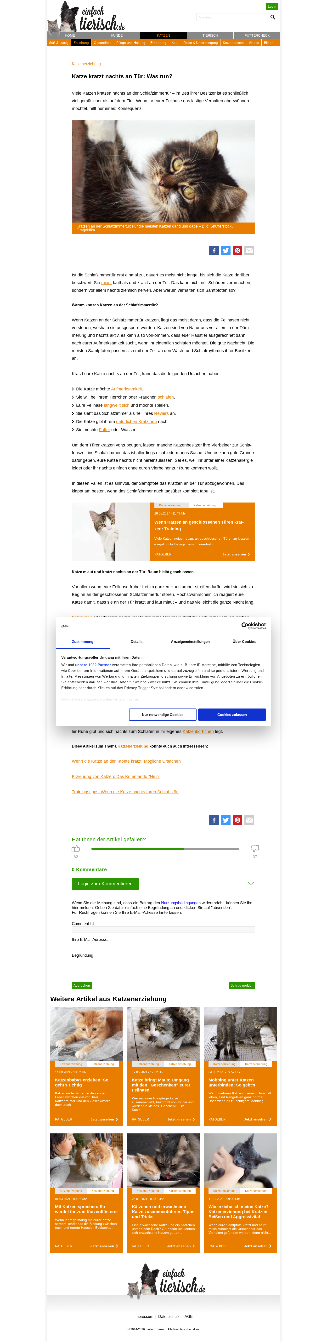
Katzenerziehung (86, 64)
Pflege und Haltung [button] (130, 43)
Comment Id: (83, 923)
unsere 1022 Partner (93, 665)
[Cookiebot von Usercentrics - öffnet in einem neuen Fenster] (245, 625)
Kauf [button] (174, 43)
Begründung (82, 955)
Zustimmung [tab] (82, 642)
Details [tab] (136, 642)
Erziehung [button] (81, 43)
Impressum (144, 1316)
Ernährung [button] (158, 43)
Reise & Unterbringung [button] (200, 43)
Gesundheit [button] (102, 43)
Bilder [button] (268, 43)
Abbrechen (81, 985)
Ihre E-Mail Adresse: (90, 939)
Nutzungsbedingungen (181, 903)
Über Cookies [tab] (244, 642)
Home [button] (70, 35)
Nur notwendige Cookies (162, 715)
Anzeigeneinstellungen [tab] (190, 642)
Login (272, 6)
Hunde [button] (117, 35)
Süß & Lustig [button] (58, 43)
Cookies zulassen (232, 715)
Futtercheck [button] (257, 35)
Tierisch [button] (210, 35)
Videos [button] (254, 43)
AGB (189, 1316)
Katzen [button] (163, 35)
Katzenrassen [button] (233, 43)
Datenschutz (169, 1316)
